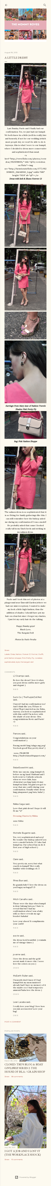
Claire (15, 859)
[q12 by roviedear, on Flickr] (25, 596)
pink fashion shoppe (13, 658)
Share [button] (7, 650)
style (18, 662)
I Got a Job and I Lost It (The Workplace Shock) (23, 1152)
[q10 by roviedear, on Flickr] (25, 310)
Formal (34, 654)
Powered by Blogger (27, 1177)
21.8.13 (15, 1015)
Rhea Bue (18, 880)
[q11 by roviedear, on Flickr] (25, 125)
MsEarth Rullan (20, 975)
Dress (12, 654)
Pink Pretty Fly (28, 658)
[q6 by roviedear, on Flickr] (25, 508)
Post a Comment (13, 1022)
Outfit (40, 654)
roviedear (38, 658)
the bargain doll (27, 662)
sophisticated (10, 662)
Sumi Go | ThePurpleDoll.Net (27, 697)
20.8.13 (16, 968)
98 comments (17, 1076)
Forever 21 (27, 654)
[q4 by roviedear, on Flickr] (25, 402)
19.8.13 (15, 689)
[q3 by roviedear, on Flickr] (25, 338)
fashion (19, 654)
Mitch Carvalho (20, 899)
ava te (16, 935)
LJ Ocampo (19, 676)
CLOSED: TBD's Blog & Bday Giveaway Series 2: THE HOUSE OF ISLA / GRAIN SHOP (25, 1067)
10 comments (17, 1159)
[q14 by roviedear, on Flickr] (25, 246)
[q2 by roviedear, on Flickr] (25, 438)
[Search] (44, 4)
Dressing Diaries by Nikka (25, 816)
